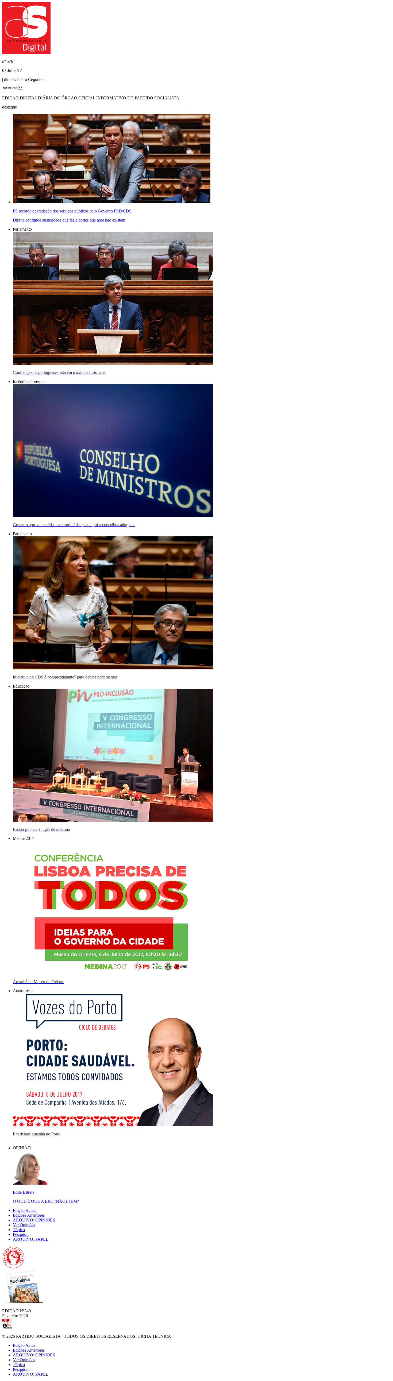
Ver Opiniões (24, 1225)
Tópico (19, 1229)
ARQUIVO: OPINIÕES (34, 1220)
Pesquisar (21, 1234)
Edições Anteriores (29, 1215)
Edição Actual (25, 1210)
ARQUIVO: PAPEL (30, 1239)
